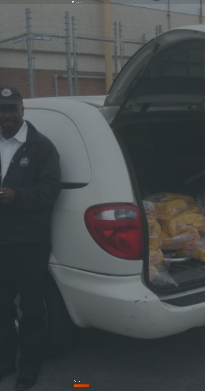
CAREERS (125, 2)
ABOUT (120, 2)
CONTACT (130, 2)
